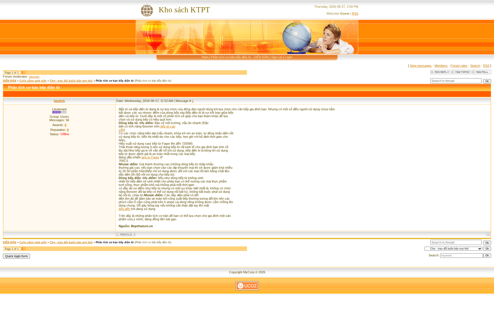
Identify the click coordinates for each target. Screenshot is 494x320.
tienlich (59, 101)
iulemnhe (34, 76)
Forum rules (459, 65)
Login (288, 57)
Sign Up (276, 57)
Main (205, 57)
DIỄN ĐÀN (9, 80)
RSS (355, 13)
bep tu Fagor (150, 157)
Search (475, 65)
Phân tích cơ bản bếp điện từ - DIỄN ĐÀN (240, 57)
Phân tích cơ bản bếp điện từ (115, 80)
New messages (421, 65)
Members (441, 65)
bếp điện (124, 209)
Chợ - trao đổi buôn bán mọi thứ (71, 80)
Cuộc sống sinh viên (33, 80)
